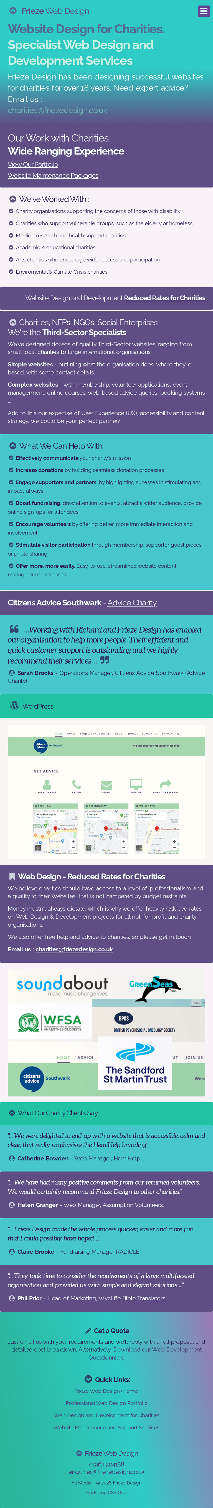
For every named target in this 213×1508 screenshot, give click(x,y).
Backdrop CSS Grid (106, 1492)
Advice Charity (132, 602)
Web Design (55, 11)
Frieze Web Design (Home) (106, 1391)
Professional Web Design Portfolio (107, 1403)
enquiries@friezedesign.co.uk (106, 1471)
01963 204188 (106, 1464)
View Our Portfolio (33, 164)
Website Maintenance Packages (53, 175)
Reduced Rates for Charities (164, 298)
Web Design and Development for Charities (106, 1415)
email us (31, 1342)
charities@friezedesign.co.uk (57, 110)
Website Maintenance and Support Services (106, 1427)
